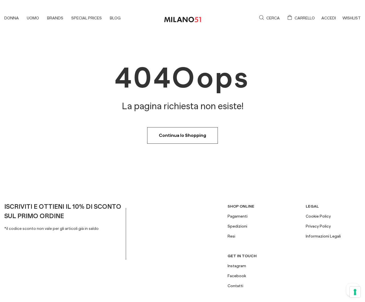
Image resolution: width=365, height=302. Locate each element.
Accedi (328, 18)
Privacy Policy (318, 226)
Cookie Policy (318, 216)
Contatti (235, 285)
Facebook (237, 275)
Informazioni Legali (323, 236)
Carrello (305, 18)
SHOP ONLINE (241, 206)
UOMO (33, 18)
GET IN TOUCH (242, 256)
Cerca (273, 18)
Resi (231, 236)
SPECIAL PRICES (86, 18)
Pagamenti (238, 216)
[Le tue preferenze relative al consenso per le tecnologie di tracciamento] (355, 292)
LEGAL (312, 206)
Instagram (237, 266)
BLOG (115, 18)
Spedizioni (237, 226)
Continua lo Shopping (182, 135)
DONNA (11, 18)
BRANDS (55, 18)
